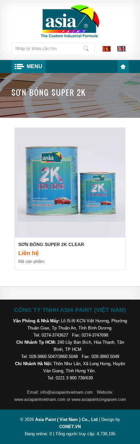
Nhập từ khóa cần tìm (86, 49)
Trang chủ (123, 66)
